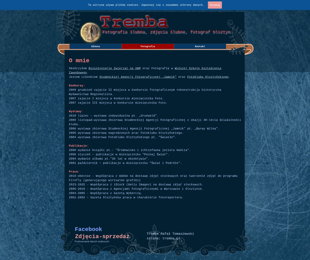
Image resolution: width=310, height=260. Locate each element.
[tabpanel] (155, 141)
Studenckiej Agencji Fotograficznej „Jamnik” (138, 77)
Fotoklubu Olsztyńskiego (208, 77)
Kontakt (200, 46)
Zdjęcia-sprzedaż (102, 236)
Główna (95, 46)
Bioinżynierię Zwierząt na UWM (115, 68)
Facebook (88, 229)
